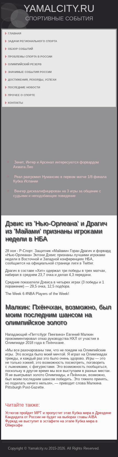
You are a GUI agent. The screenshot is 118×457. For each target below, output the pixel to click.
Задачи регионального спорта (32, 41)
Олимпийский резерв (24, 64)
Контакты (15, 102)
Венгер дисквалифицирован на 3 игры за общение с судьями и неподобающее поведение (57, 193)
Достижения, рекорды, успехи (32, 79)
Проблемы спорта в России (30, 56)
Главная (14, 33)
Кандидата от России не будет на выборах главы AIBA (51, 417)
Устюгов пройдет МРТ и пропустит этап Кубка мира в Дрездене (58, 413)
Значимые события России (30, 71)
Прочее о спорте (21, 95)
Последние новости (24, 87)
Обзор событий (20, 48)
